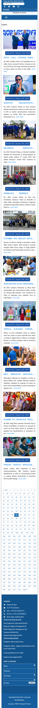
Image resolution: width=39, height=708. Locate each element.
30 (25, 501)
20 (16, 497)
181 (4, 575)
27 (12, 501)
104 (4, 536)
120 (14, 543)
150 (24, 557)
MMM (17, 704)
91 (12, 529)
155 (14, 561)
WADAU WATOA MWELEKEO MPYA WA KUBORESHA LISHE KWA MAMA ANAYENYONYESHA (19, 464)
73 (3, 522)
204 (14, 586)
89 (3, 529)
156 (19, 561)
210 (9, 590)
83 (12, 525)
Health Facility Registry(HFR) (13, 635)
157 (24, 561)
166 (34, 565)
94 (25, 529)
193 (29, 579)
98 (8, 533)
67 (12, 518)
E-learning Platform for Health (13, 653)
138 (34, 550)
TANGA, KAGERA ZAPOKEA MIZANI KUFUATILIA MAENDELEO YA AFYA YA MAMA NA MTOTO (19, 329)
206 (24, 586)
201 (34, 582)
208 (34, 586)
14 (24, 493)
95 (29, 529)
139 (4, 554)
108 (24, 536)
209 (4, 590)
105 (9, 536)
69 (21, 518)
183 (14, 575)
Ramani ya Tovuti (25, 704)
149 (19, 557)
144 (29, 554)
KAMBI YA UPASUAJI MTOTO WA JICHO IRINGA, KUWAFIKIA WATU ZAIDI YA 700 (19, 419)
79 (29, 522)
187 (34, 575)
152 (34, 557)
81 (3, 525)
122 (24, 543)
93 (21, 529)
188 (4, 579)
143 (24, 554)
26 (8, 501)
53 (21, 511)
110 (34, 536)
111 (4, 540)
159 (34, 561)
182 (9, 575)
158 (29, 561)
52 (16, 511)
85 (21, 525)
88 (33, 525)
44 (16, 508)
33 (3, 504)
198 (19, 582)
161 (9, 565)
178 (24, 572)
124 (34, 543)
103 (32, 533)
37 (21, 504)
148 (14, 557)
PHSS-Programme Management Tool (15, 629)
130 (29, 547)
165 (29, 565)
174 (4, 572)
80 (33, 522)
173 (34, 568)
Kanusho (11, 704)
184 (19, 575)
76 (16, 522)
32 (33, 501)
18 (8, 497)
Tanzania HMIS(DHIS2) (11, 632)
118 (4, 543)
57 (3, 515)
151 (29, 557)
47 (29, 508)
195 (4, 582)
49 (3, 511)
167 (4, 568)
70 (25, 518)
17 (3, 497)
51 (12, 511)
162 (14, 565)
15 (28, 493)
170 (19, 568)
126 (9, 547)
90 (8, 529)
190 (14, 579)
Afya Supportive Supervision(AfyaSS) (15, 623)
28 (16, 501)
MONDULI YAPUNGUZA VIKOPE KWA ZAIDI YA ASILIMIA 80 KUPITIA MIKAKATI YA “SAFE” (19, 148)
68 (16, 518)
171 (24, 568)
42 (8, 508)
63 (29, 515)
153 (4, 561)
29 (21, 501)
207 (29, 586)
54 (25, 511)
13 (20, 493)
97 (3, 533)
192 (24, 579)
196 (9, 582)
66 (8, 518)
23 (29, 497)
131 (34, 547)
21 (21, 497)
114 (19, 540)
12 (15, 493)
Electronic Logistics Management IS (15, 626)
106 (14, 536)
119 (9, 543)
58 (8, 515)
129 (24, 547)
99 (12, 533)
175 (9, 572)
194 (34, 579)
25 (3, 501)
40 (33, 504)
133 (9, 550)
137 (29, 550)
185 (24, 575)
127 (14, 547)
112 (9, 540)
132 (4, 550)
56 (33, 511)
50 (8, 511)
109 (29, 536)
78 (25, 522)
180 (34, 572)
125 (4, 547)
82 (8, 525)
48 (33, 508)
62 (25, 515)
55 (29, 511)
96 (33, 529)
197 (14, 582)
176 (14, 572)
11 (11, 493)
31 (29, 501)
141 (14, 554)
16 (32, 493)
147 (9, 557)
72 (33, 518)
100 (17, 533)
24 (33, 497)
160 (4, 565)
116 (29, 540)
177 (19, 572)
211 (14, 590)
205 (19, 586)
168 (9, 568)
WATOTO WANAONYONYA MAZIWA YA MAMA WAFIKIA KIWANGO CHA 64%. (19, 103)
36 (16, 504)
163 (19, 565)
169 (14, 568)
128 (19, 547)
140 (9, 554)
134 (14, 550)
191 (19, 579)
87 (29, 525)
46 (25, 508)
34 (8, 504)
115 (24, 540)
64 (33, 515)
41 (3, 508)
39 (29, 504)
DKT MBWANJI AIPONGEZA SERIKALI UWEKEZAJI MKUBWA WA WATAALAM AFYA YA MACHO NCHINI (19, 374)
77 (21, 522)
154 (9, 561)
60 (16, 515)
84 (16, 525)
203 (9, 586)
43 (12, 508)
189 (9, 579)
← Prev (5, 490)
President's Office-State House (13, 642)
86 (25, 525)
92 (16, 529)
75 (12, 522)
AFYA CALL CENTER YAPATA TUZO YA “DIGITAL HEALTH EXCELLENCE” (19, 57)
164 (24, 565)
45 (21, 508)
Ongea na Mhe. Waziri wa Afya (13, 1)
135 (19, 550)
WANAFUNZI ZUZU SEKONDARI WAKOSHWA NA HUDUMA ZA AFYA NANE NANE (19, 284)
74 (8, 522)
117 (34, 540)
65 (3, 518)
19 (12, 497)
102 (27, 533)
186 (29, 575)
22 (25, 497)
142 (19, 554)
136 (24, 550)
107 (19, 536)
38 (25, 504)
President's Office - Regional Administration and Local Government (19, 647)
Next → (25, 590)
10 (7, 493)
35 (12, 504)
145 (34, 554)
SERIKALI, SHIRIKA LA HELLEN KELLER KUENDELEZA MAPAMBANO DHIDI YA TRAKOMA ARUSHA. (19, 193)
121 (19, 543)
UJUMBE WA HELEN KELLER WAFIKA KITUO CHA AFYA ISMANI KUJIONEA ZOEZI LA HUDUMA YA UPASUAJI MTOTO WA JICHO (19, 238)
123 (29, 543)
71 (29, 518)
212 (19, 590)
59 (12, 515)
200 (29, 582)
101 (22, 533)
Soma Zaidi (19, 117)
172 (29, 568)
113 (14, 540)
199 (24, 582)
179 (29, 572)
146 (4, 557)
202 (4, 586)
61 (21, 515)
